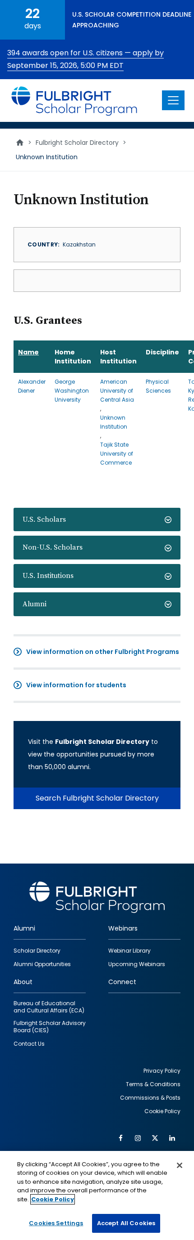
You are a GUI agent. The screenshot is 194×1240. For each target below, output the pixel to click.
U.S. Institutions (48, 575)
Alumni (34, 604)
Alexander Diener (32, 386)
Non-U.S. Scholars (53, 547)
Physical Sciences (158, 386)
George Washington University (72, 390)
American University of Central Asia (117, 390)
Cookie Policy (52, 1199)
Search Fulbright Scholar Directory (97, 798)
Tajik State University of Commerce (116, 453)
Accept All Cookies (126, 1223)
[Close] (179, 1165)
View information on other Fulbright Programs (102, 651)
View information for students (76, 684)
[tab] (97, 520)
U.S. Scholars (44, 519)
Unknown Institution (113, 422)
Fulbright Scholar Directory (77, 142)
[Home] (74, 100)
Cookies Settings (56, 1223)
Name (28, 352)
